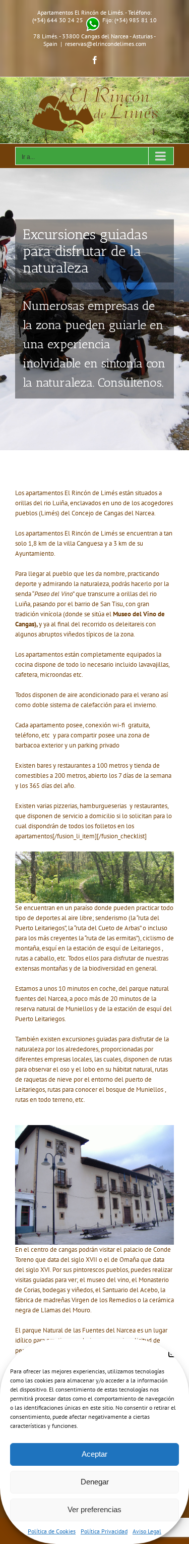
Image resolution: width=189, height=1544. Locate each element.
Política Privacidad (104, 1531)
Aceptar (94, 1454)
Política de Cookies (52, 1531)
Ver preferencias (94, 1509)
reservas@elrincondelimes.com (105, 43)
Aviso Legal (147, 1531)
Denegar (95, 1481)
